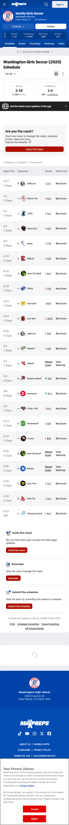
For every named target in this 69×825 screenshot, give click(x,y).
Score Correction (50, 623)
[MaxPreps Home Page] (18, 51)
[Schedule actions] (63, 73)
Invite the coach (16, 550)
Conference (53, 94)
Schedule (10, 43)
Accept (34, 809)
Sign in (59, 4)
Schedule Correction (28, 623)
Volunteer (13, 578)
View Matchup (60, 363)
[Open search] (46, 4)
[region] (34, 791)
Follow (50, 26)
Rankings (49, 43)
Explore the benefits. (16, 142)
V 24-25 (16, 26)
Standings (35, 43)
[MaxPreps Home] (18, 4)
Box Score (61, 183)
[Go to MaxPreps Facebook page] (49, 734)
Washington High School (34, 692)
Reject (34, 818)
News (61, 43)
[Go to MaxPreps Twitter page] (42, 734)
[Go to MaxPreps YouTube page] (27, 734)
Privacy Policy (42, 750)
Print (12, 623)
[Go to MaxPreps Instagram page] (34, 734)
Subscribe (24, 750)
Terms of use (22, 755)
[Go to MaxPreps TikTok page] (20, 734)
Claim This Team (34, 149)
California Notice (44, 755)
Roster (22, 43)
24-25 (9, 73)
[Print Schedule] (56, 73)
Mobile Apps (41, 744)
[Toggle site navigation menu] (4, 4)
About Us (25, 744)
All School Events (34, 628)
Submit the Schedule (19, 606)
